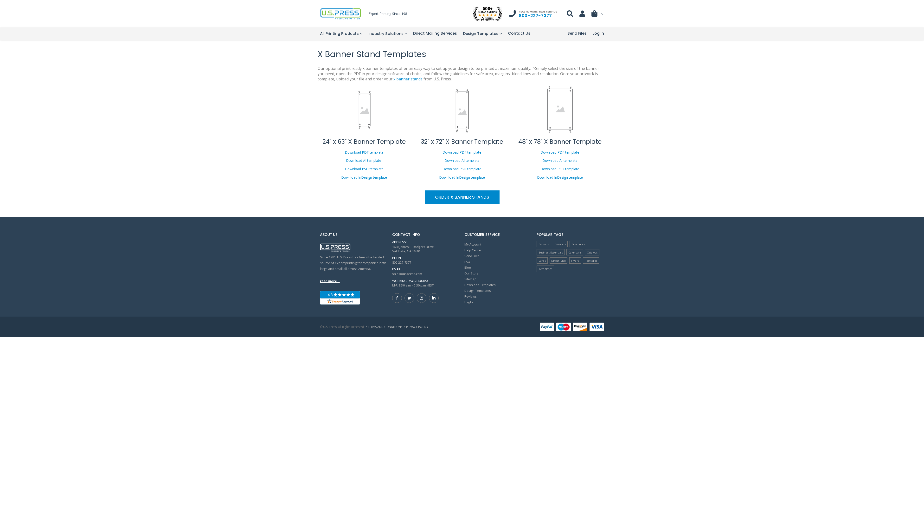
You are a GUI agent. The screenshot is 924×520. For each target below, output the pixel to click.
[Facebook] (397, 298)
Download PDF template (364, 152)
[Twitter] (409, 298)
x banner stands (408, 79)
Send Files (577, 33)
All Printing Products (339, 33)
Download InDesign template (364, 177)
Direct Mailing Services (435, 33)
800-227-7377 (535, 15)
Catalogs (592, 252)
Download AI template (364, 160)
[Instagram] (421, 298)
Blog (467, 267)
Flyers (575, 260)
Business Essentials (551, 252)
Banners (544, 244)
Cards (542, 260)
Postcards (591, 260)
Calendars (574, 252)
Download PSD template (364, 169)
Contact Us (519, 33)
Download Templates (480, 285)
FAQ (467, 262)
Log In (598, 33)
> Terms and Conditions (384, 327)
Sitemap (470, 279)
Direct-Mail (558, 260)
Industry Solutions (386, 33)
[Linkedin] (434, 298)
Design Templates (480, 33)
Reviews (470, 296)
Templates (545, 269)
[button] (597, 15)
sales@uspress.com (407, 274)
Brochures (578, 244)
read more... (330, 281)
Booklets (560, 244)
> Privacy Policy (416, 327)
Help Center (473, 250)
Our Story (471, 273)
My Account (472, 244)
